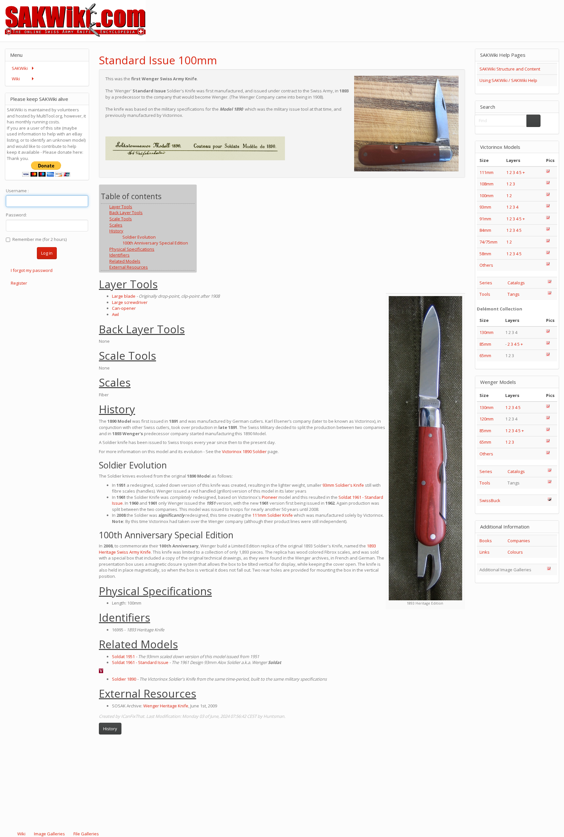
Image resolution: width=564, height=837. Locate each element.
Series (485, 283)
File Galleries (85, 834)
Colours (515, 552)
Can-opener (124, 308)
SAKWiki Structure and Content (509, 69)
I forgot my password (32, 270)
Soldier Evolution (139, 237)
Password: (16, 215)
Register (19, 283)
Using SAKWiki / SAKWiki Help (508, 80)
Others (486, 265)
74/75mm (488, 242)
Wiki (21, 834)
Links (484, 552)
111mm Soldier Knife (272, 515)
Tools (484, 294)
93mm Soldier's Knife (343, 485)
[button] (442, 55)
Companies (519, 541)
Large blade (123, 296)
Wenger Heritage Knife (165, 706)
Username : (17, 191)
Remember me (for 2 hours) (39, 239)
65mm (485, 355)
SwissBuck (489, 500)
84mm (485, 230)
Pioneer (269, 497)
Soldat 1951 (123, 656)
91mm (485, 219)
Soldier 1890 (124, 679)
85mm (485, 344)
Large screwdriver (130, 302)
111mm (486, 172)
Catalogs (516, 283)
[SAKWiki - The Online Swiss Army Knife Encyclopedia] (73, 20)
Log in (47, 253)
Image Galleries (49, 834)
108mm (486, 184)
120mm (486, 419)
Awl (115, 314)
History (110, 729)
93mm (485, 207)
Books (485, 541)
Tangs (514, 294)
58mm (485, 254)
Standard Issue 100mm (158, 60)
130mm (486, 332)
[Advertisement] (445, 14)
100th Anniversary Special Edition (155, 243)
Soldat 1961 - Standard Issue (140, 662)
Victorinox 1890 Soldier (244, 451)
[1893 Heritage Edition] (425, 448)
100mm (486, 195)
